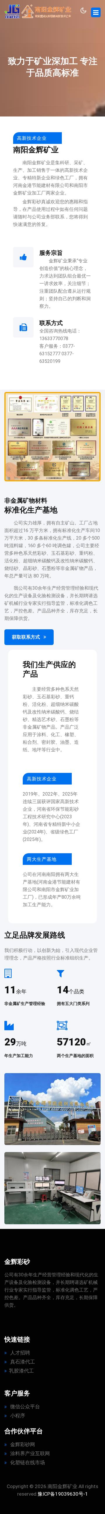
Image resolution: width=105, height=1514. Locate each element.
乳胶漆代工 (21, 1371)
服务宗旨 (51, 252)
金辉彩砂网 (22, 1444)
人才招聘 (19, 1353)
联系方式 (51, 322)
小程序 (17, 1415)
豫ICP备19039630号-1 (63, 1494)
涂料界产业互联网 (29, 1453)
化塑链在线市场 (27, 1462)
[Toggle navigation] (96, 12)
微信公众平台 (24, 1406)
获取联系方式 (26, 637)
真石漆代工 (22, 1362)
